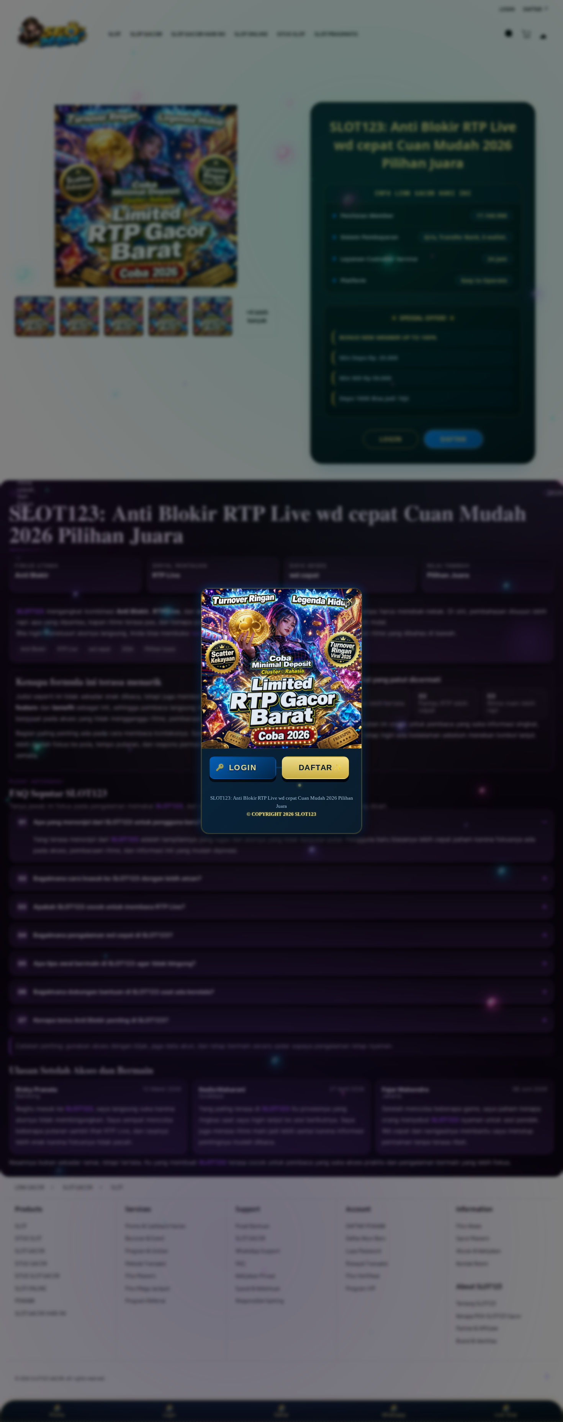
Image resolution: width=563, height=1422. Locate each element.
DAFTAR (315, 767)
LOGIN (243, 767)
